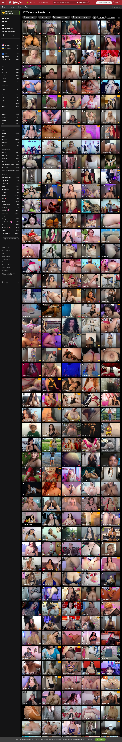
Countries (44, 17)
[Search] (74, 2)
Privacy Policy (6, 259)
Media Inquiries (6, 256)
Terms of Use (5, 262)
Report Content (6, 253)
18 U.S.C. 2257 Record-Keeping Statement (8, 274)
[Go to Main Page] (15, 2)
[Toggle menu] (3, 2)
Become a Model (6, 264)
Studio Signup (6, 267)
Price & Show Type (61, 17)
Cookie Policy (79, 739)
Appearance (30, 17)
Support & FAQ (6, 247)
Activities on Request (81, 17)
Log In (116, 2)
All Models (5, 270)
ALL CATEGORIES (11, 238)
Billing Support (6, 250)
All (94, 17)
